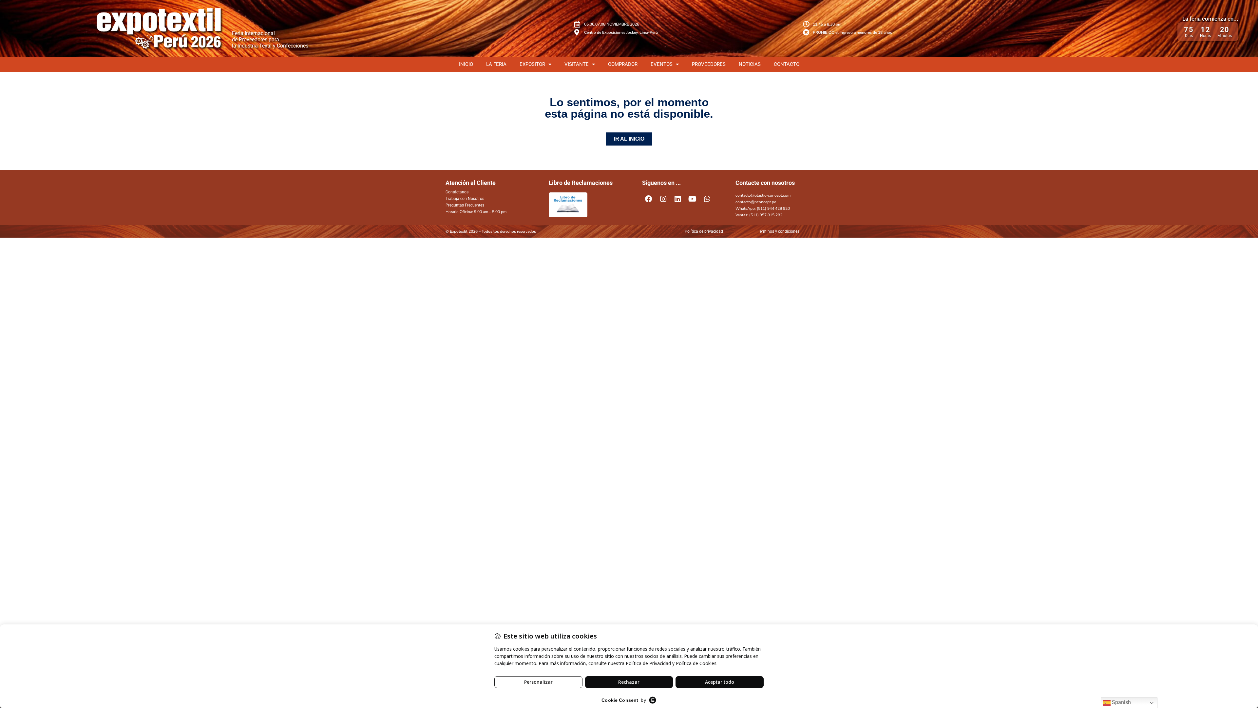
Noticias (750, 64)
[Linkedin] (677, 199)
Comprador (623, 64)
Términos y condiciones (778, 231)
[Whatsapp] (707, 199)
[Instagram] (663, 199)
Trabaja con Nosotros (465, 198)
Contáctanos (457, 192)
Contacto (786, 64)
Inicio (466, 64)
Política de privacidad (704, 231)
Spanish (1121, 702)
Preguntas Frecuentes (465, 205)
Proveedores (709, 64)
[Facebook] (648, 199)
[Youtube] (692, 199)
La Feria (496, 64)
